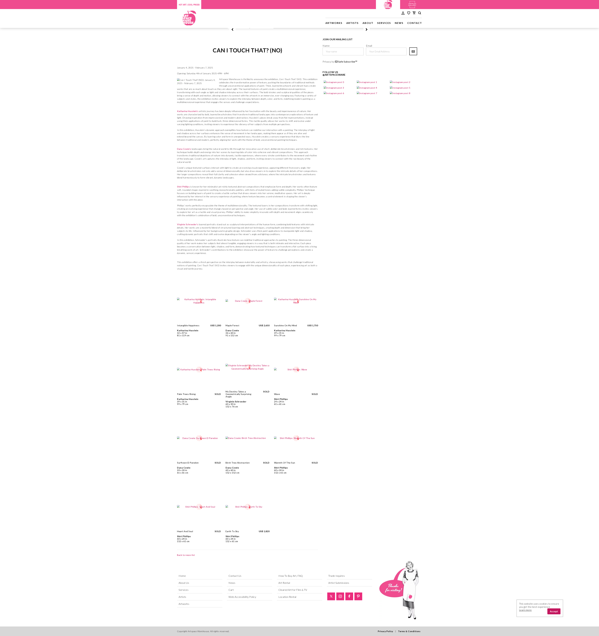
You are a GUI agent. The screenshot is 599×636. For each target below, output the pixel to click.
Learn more (525, 610)
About (368, 22)
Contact (414, 22)
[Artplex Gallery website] (412, 4)
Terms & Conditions (409, 631)
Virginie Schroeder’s (187, 224)
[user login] (403, 12)
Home (182, 575)
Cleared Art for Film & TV (292, 589)
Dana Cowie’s (184, 149)
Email (369, 45)
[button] (232, 29)
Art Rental (284, 582)
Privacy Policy (385, 631)
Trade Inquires (336, 575)
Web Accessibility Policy (242, 596)
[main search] (419, 13)
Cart (231, 589)
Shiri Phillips (183, 186)
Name (326, 45)
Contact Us (235, 575)
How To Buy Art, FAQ (290, 575)
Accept (554, 611)
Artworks (333, 22)
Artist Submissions (338, 582)
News (399, 22)
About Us (184, 582)
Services (384, 22)
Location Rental (287, 596)
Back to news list (186, 555)
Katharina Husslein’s (187, 111)
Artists (352, 22)
